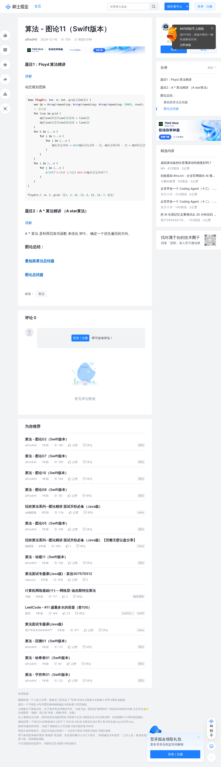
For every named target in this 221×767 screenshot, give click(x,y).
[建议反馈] (211, 746)
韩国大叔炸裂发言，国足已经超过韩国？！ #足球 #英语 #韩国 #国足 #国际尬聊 (64, 730)
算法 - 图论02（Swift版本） (47, 439)
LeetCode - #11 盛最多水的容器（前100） (58, 607)
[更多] (211, 757)
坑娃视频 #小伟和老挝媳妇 (127, 717)
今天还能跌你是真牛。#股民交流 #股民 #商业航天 (47, 743)
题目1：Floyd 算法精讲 (176, 79)
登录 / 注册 (80, 338)
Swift (140, 613)
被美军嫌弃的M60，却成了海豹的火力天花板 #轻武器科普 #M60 (56, 726)
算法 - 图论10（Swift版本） (46, 473)
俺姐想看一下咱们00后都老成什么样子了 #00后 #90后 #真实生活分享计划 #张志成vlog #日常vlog (75, 721)
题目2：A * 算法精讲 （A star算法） (185, 87)
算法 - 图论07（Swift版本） (47, 456)
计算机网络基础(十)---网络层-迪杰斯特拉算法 (60, 591)
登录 (204, 6)
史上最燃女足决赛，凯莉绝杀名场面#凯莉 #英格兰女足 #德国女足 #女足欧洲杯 (64, 717)
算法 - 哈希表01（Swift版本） (48, 658)
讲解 (28, 76)
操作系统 (138, 596)
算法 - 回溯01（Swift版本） (46, 641)
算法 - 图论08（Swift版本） (47, 490)
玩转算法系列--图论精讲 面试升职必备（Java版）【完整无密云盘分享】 (81, 540)
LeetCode (128, 613)
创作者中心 (174, 6)
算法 (141, 445)
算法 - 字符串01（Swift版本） (48, 675)
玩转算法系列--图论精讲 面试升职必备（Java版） (63, 506)
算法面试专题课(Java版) (44, 624)
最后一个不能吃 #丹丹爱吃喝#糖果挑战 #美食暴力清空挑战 (52, 704)
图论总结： (167, 95)
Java (141, 512)
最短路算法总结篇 (39, 261)
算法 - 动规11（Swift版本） (46, 557)
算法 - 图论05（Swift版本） (47, 523)
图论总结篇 (34, 274)
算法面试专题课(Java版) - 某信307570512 (58, 574)
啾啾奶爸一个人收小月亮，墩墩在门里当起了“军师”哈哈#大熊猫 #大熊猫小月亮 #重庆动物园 (71, 699)
